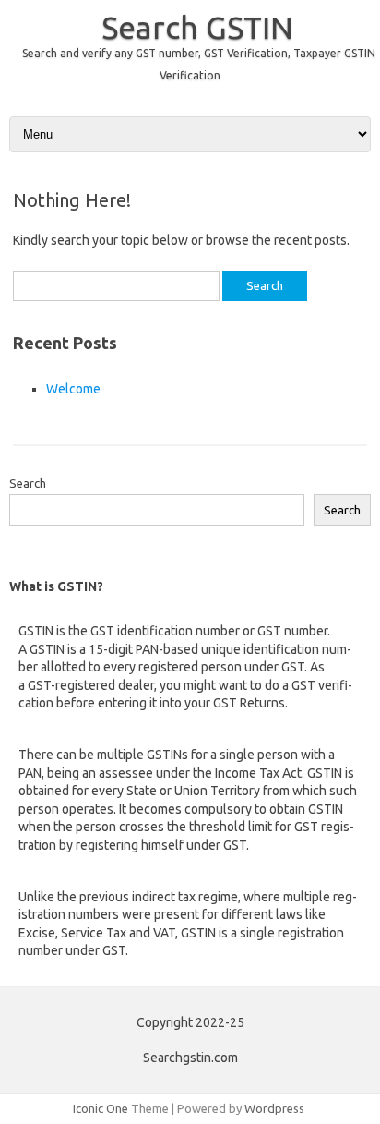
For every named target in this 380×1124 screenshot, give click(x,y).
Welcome (73, 388)
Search (27, 483)
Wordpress (274, 1108)
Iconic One (100, 1108)
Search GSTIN (197, 26)
